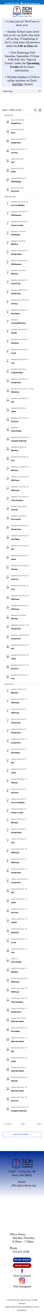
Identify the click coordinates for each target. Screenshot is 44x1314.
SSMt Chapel (15, 480)
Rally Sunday (15, 392)
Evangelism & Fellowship (18, 441)
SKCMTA (14, 333)
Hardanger (14, 569)
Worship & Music (16, 254)
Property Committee (17, 225)
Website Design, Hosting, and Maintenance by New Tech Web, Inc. (22, 1308)
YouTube (17, 84)
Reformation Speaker (17, 1021)
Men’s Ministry (15, 314)
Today (23, 1124)
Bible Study (14, 244)
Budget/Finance (16, 123)
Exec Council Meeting (17, 205)
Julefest (13, 411)
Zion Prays (14, 153)
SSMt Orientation (16, 182)
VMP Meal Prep (15, 235)
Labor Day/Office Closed (18, 323)
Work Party (14, 619)
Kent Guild (14, 510)
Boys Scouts (15, 191)
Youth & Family (15, 284)
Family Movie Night (17, 373)
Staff (12, 162)
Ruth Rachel (15, 343)
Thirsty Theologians (17, 500)
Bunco (13, 133)
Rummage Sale (15, 519)
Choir (12, 363)
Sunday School (16, 639)
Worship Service (16, 143)
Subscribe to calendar (20, 1134)
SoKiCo (13, 172)
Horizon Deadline (16, 431)
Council (13, 353)
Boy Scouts (14, 421)
